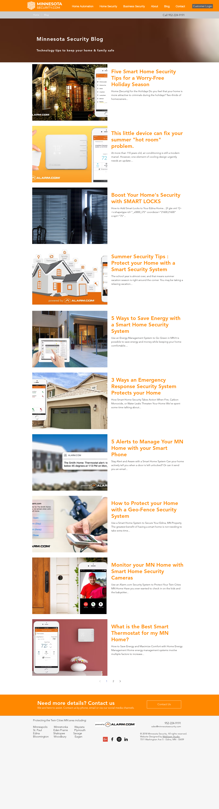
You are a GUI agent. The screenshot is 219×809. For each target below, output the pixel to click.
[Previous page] (100, 681)
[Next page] (120, 681)
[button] (108, 6)
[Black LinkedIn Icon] (126, 739)
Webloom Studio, (171, 736)
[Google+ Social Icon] (105, 739)
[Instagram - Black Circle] (119, 739)
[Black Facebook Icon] (112, 739)
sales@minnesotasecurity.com (166, 726)
